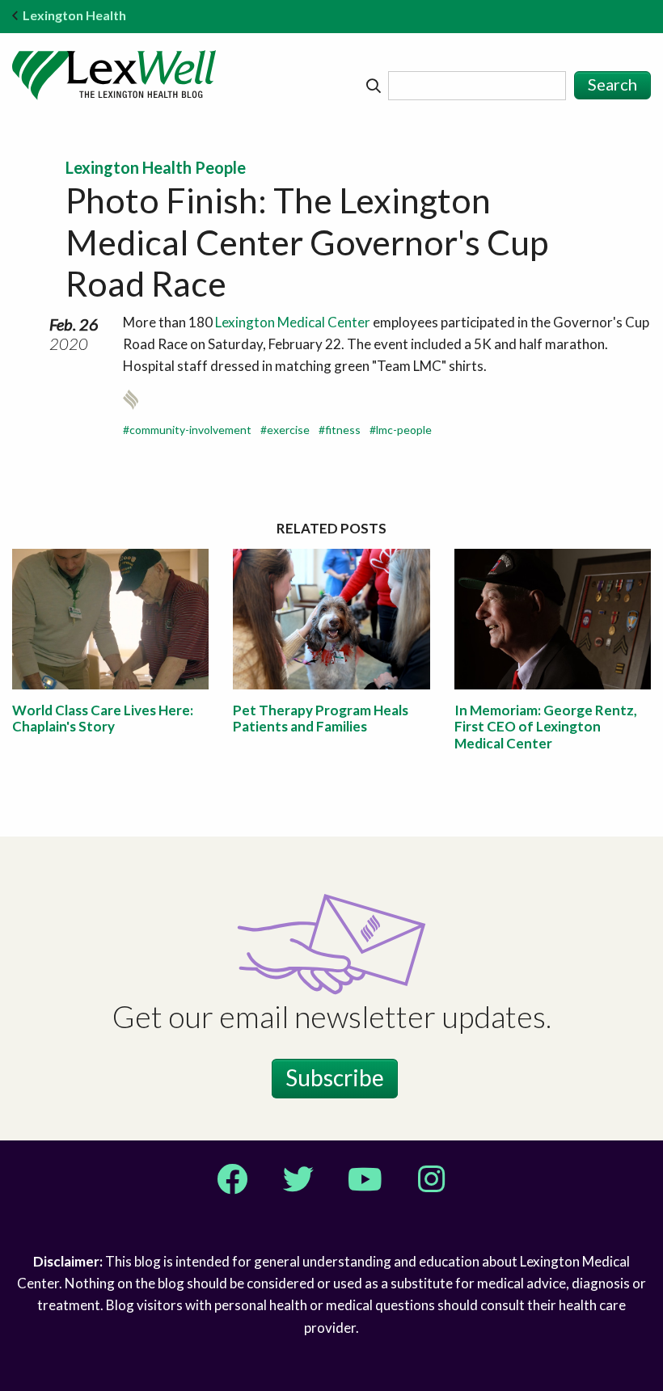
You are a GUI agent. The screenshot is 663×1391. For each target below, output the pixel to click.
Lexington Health (74, 15)
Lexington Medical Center (292, 322)
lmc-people (404, 429)
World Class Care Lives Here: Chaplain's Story (102, 718)
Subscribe (334, 1077)
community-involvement (190, 429)
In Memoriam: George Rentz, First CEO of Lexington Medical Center (545, 727)
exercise (288, 429)
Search (612, 84)
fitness (343, 429)
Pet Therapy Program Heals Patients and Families (320, 718)
